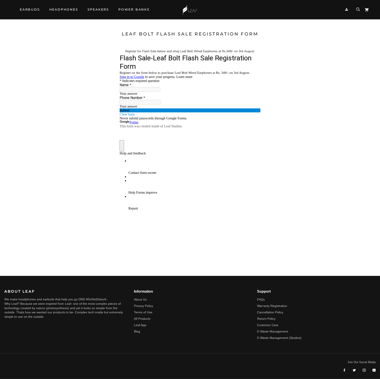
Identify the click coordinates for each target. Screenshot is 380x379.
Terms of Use (143, 312)
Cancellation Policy (270, 312)
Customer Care (267, 325)
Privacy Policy (143, 306)
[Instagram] (364, 370)
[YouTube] (374, 370)
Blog (137, 331)
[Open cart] (367, 9)
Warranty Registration (272, 306)
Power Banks (134, 11)
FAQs (261, 299)
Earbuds (30, 11)
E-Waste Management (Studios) (279, 338)
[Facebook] (344, 370)
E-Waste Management (272, 331)
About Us (140, 299)
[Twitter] (354, 370)
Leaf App (140, 325)
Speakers (98, 11)
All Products (142, 318)
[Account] (346, 9)
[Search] (358, 9)
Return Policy (266, 318)
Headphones (63, 11)
